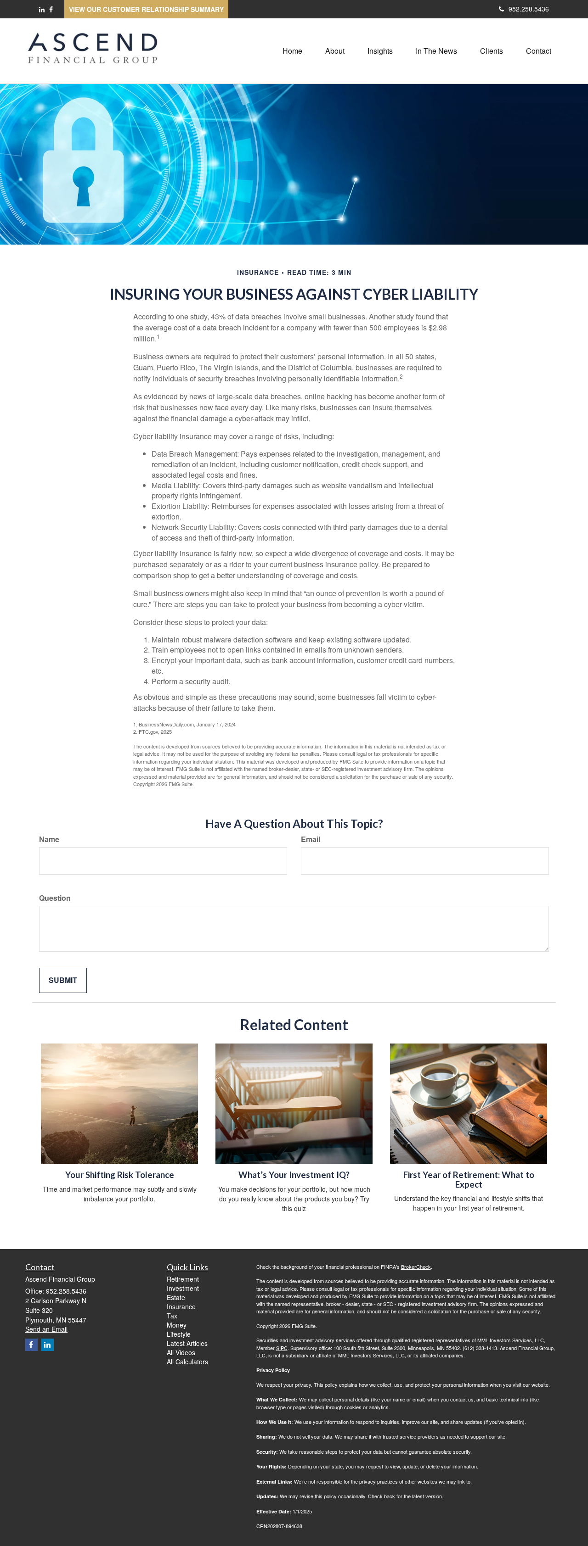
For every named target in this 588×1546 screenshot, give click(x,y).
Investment (183, 1288)
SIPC (282, 1347)
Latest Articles (187, 1343)
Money (177, 1324)
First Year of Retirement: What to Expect (468, 1179)
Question (55, 898)
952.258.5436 (529, 8)
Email (310, 839)
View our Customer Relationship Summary (146, 9)
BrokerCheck (416, 1266)
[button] (335, 51)
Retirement (183, 1279)
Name (49, 839)
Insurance (181, 1306)
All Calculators (187, 1361)
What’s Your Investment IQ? (294, 1175)
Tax (172, 1315)
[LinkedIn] (42, 9)
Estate (176, 1297)
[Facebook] (51, 9)
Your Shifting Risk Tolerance (119, 1175)
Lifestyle (179, 1334)
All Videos (181, 1352)
